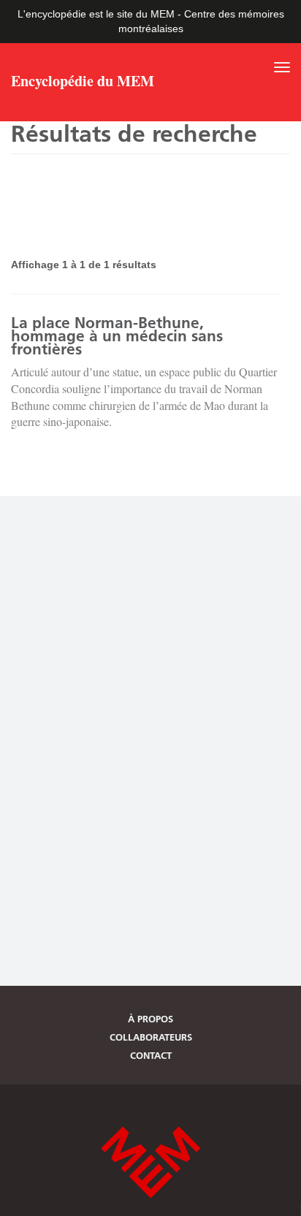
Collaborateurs (151, 1037)
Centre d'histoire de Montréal (150, 1162)
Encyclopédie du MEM (82, 82)
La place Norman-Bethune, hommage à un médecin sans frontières (117, 336)
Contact (151, 1055)
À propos (150, 1019)
